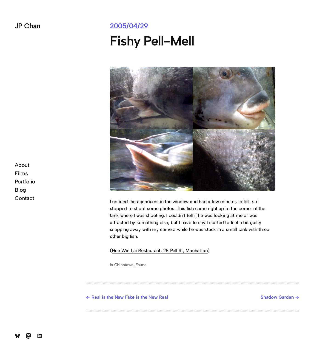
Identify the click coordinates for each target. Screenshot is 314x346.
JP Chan (27, 26)
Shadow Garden (277, 297)
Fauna (141, 264)
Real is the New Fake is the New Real (129, 297)
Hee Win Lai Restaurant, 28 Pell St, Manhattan (160, 250)
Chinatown (124, 264)
